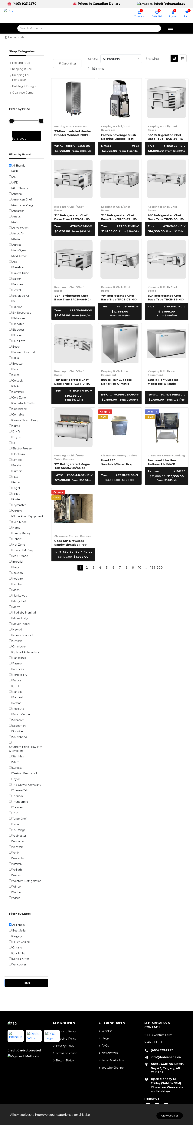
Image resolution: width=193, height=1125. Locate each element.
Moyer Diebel (21, 624)
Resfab (16, 703)
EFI (14, 443)
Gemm (17, 510)
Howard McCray (22, 550)
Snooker (17, 731)
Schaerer (18, 720)
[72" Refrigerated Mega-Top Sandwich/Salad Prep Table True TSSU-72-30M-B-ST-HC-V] (73, 429)
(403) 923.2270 (24, 3)
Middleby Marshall (24, 612)
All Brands (18, 165)
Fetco (16, 482)
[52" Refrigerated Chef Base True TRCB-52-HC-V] (73, 180)
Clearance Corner (113, 455)
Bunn (15, 369)
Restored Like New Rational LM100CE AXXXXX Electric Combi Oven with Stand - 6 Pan (166, 461)
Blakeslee (18, 318)
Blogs (105, 1038)
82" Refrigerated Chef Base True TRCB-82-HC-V (166, 297)
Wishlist (157, 15)
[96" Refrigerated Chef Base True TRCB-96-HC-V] (166, 180)
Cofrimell (18, 392)
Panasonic (19, 658)
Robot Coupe (21, 714)
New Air (17, 629)
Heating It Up (63, 126)
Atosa (16, 239)
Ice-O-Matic (20, 556)
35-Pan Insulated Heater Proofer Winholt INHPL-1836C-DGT (72, 132)
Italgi (15, 567)
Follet (16, 493)
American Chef (22, 199)
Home (12, 37)
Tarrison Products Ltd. (26, 773)
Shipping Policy (66, 1031)
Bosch (16, 346)
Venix (15, 852)
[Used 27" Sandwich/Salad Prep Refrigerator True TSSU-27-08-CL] (119, 429)
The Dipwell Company (26, 784)
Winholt (17, 892)
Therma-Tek (20, 790)
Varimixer (18, 841)
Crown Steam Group (25, 420)
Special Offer (20, 959)
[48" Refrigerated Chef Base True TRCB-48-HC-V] (73, 260)
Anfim (16, 222)
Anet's (16, 216)
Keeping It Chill (111, 126)
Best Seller (19, 930)
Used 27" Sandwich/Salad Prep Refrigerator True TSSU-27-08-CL (119, 461)
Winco (16, 886)
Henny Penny (21, 533)
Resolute (18, 708)
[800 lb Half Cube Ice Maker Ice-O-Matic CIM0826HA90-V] (119, 345)
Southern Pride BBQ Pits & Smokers (25, 749)
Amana (17, 194)
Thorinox (17, 796)
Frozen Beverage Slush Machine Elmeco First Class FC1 (118, 136)
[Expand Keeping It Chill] (11, 68)
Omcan (17, 641)
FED (15, 476)
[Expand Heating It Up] (11, 62)
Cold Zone (19, 397)
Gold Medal (19, 522)
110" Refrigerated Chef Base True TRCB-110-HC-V (72, 381)
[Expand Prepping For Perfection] (11, 75)
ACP (15, 171)
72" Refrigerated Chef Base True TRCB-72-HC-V (119, 216)
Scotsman (19, 725)
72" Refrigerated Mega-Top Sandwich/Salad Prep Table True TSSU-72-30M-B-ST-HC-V (72, 465)
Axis (14, 261)
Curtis (16, 426)
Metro (16, 607)
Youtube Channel (113, 1067)
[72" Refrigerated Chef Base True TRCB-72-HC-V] (119, 180)
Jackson (17, 573)
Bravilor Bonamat (23, 352)
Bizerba (17, 307)
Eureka (16, 465)
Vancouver (19, 964)
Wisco (16, 898)
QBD (15, 686)
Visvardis (18, 858)
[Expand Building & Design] (11, 85)
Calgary (17, 936)
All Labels (18, 925)
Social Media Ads (113, 1060)
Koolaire (17, 578)
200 (159, 567)
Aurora (16, 245)
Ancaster (18, 211)
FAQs (105, 1045)
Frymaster (19, 505)
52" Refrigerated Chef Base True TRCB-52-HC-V (72, 216)
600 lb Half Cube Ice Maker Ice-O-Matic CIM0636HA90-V (163, 381)
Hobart (16, 539)
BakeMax (18, 267)
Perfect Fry (19, 675)
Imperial (17, 561)
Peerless (18, 669)
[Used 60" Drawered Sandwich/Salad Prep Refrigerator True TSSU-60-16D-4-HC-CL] (73, 509)
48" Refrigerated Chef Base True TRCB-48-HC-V (72, 297)
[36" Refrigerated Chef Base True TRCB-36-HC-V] (166, 100)
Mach (16, 590)
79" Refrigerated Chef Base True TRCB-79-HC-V (119, 297)
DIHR (16, 431)
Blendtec (18, 324)
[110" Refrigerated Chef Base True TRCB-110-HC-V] (73, 345)
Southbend (19, 737)
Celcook (17, 380)
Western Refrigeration (26, 881)
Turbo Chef (19, 818)
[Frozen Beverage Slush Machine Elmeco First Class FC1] (119, 100)
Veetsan (17, 847)
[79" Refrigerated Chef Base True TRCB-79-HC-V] (119, 260)
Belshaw (17, 284)
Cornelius (18, 414)
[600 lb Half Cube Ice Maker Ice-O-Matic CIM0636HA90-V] (166, 345)
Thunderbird (20, 801)
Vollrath (17, 869)
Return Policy (65, 1060)
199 (152, 567)
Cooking (179, 455)
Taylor (16, 779)
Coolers (132, 455)
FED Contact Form (159, 1035)
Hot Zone (18, 544)
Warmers (80, 126)
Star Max (18, 756)
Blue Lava (18, 341)
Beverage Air (20, 295)
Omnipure (19, 646)
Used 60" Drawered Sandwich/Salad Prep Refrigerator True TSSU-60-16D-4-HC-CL (72, 542)
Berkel (16, 290)
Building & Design (24, 86)
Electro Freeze (22, 448)
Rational (17, 697)
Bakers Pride (20, 273)
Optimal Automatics (25, 652)
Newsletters (110, 1053)
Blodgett (18, 329)
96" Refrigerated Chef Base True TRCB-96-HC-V (166, 216)
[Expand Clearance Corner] (11, 92)
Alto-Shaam (20, 188)
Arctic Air (18, 233)
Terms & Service (66, 1053)
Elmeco (17, 460)
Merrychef (19, 601)
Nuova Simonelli (23, 635)
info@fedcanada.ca (169, 3)
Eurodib (17, 471)
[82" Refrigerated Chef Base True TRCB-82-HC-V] (166, 260)
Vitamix (17, 864)
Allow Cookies (169, 1115)
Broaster (18, 363)
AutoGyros (19, 250)
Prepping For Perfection (20, 77)
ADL (15, 177)
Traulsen (17, 807)
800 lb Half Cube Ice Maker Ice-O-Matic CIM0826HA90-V (116, 381)
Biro (15, 301)
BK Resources (21, 312)
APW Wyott (20, 228)
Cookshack (19, 409)
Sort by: (93, 58)
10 (139, 567)
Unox (15, 824)
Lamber (17, 584)
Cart (186, 15)
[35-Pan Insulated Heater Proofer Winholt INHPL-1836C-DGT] (73, 100)
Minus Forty (20, 618)
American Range (23, 205)
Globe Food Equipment (27, 516)
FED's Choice (21, 942)
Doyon (16, 437)
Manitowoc (19, 595)
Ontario (17, 947)
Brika (15, 358)
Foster (16, 499)
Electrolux (18, 454)
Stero (15, 762)
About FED (154, 1042)
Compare (139, 15)
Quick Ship (19, 953)
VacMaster (19, 835)
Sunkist (17, 767)
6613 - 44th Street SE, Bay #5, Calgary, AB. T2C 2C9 (167, 1068)
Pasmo (17, 663)
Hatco (16, 527)
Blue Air (17, 335)
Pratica (16, 680)
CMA (15, 386)
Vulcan (16, 875)
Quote (173, 15)
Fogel (16, 488)
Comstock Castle (23, 403)
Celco (16, 375)
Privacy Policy (65, 1046)
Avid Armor (19, 256)
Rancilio (17, 691)
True (15, 813)
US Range (19, 830)
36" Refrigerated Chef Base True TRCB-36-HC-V (166, 136)
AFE (15, 182)
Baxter (16, 278)
